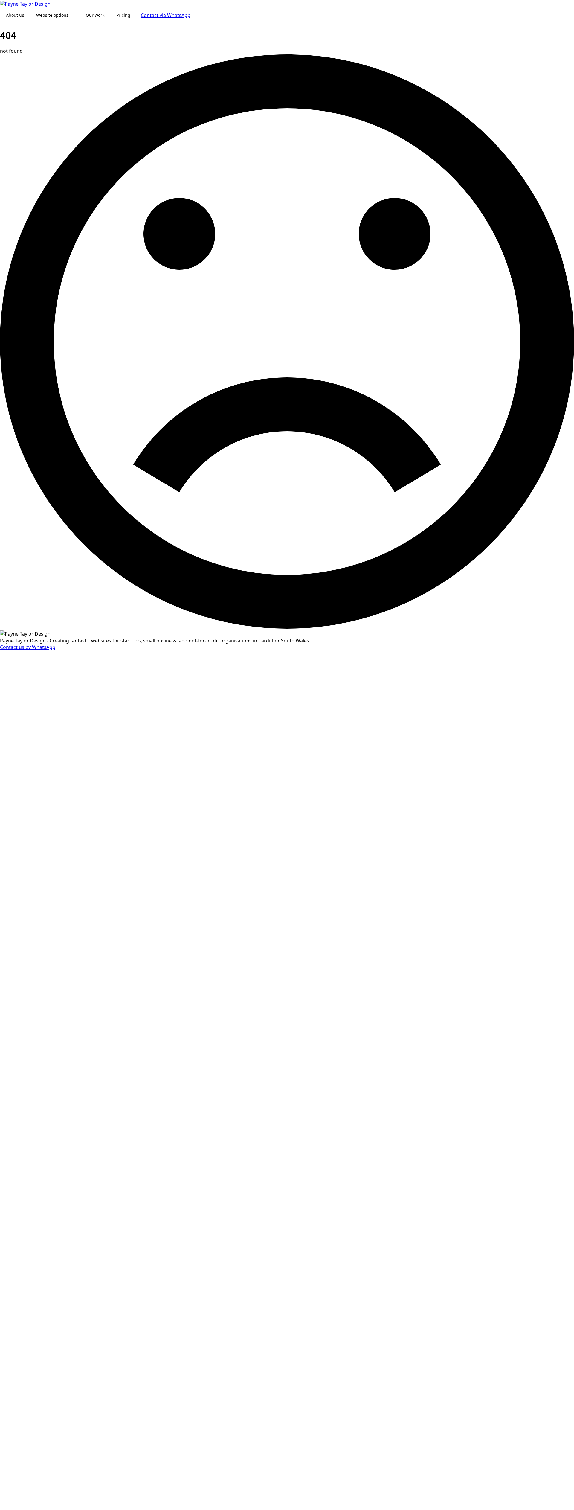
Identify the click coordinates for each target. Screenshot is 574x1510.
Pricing (123, 15)
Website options (52, 15)
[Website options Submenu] (74, 15)
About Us (15, 15)
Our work (95, 15)
